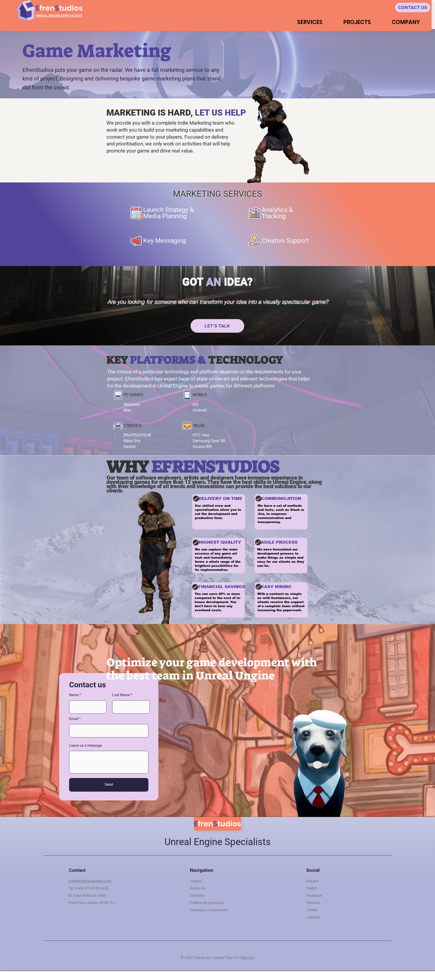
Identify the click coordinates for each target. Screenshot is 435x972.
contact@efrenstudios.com (89, 881)
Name (74, 695)
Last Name (121, 695)
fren (47, 8)
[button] (357, 22)
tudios (71, 8)
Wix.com (247, 957)
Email (73, 719)
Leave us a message (85, 745)
